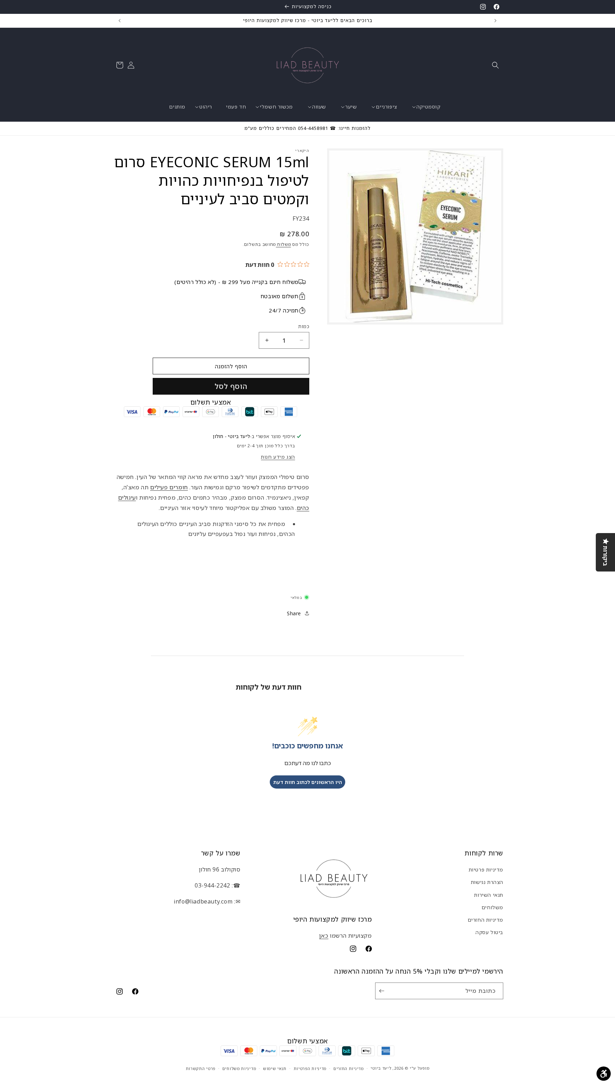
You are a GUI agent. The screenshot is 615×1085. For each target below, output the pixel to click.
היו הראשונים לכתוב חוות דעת (307, 781)
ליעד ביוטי (380, 1068)
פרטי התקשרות (200, 1068)
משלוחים (492, 907)
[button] (495, 65)
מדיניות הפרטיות (310, 1068)
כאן (323, 935)
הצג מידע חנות (278, 456)
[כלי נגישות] (603, 1073)
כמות (303, 326)
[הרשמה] (383, 991)
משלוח (283, 244)
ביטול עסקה (489, 932)
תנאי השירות (488, 894)
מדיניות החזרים (485, 919)
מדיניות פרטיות (486, 869)
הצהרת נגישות (487, 882)
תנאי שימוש (275, 1068)
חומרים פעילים (169, 487)
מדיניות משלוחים (239, 1068)
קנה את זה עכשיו (231, 386)
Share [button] (294, 613)
